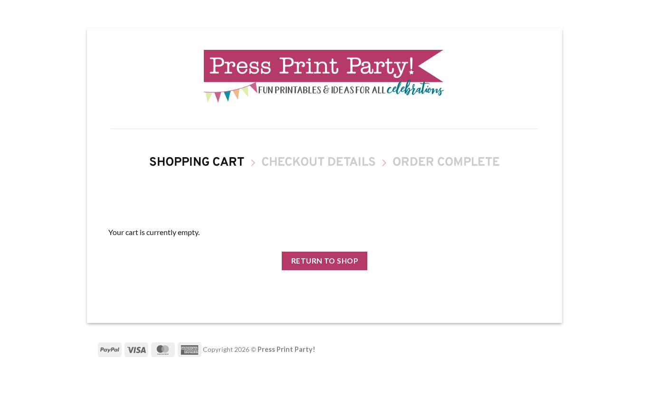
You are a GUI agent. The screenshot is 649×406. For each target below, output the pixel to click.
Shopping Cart (196, 163)
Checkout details (318, 163)
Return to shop (324, 260)
